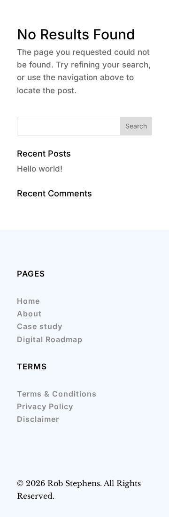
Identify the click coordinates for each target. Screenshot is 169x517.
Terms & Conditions (57, 393)
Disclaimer (38, 419)
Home (28, 301)
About (29, 313)
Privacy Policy (45, 406)
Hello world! (39, 168)
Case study (39, 326)
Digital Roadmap (50, 339)
